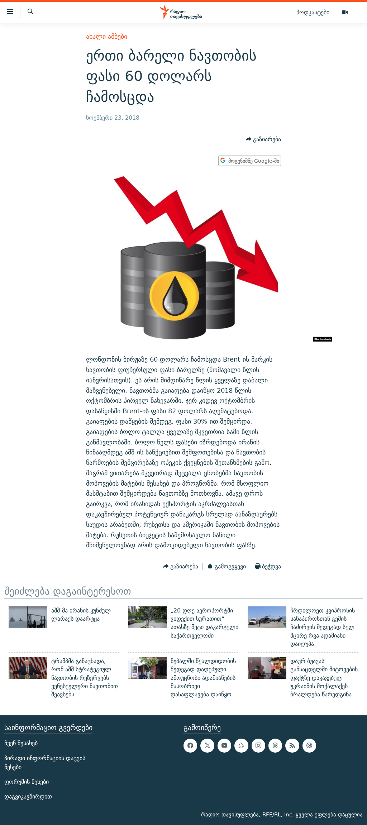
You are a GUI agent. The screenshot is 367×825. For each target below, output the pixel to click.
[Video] (345, 12)
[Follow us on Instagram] (258, 745)
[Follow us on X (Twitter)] (207, 745)
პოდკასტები (312, 12)
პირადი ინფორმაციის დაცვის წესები (44, 762)
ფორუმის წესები (26, 781)
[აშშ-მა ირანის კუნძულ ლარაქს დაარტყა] (28, 617)
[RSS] (292, 745)
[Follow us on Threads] (275, 745)
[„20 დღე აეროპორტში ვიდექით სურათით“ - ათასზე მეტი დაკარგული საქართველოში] (147, 617)
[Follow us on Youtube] (224, 745)
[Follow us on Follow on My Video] (241, 745)
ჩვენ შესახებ (21, 743)
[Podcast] (309, 745)
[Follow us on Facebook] (190, 745)
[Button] (263, 139)
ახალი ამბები (106, 36)
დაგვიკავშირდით (28, 796)
